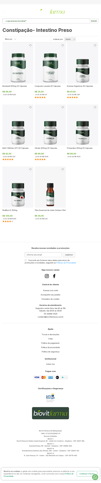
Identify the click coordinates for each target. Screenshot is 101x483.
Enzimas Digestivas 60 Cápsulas (80, 86)
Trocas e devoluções (50, 334)
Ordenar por (58, 39)
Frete (50, 339)
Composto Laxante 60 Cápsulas (48, 86)
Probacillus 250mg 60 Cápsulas (80, 148)
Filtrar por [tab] (8, 39)
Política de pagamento (50, 343)
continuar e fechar (87, 474)
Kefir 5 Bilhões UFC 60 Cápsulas (15, 148)
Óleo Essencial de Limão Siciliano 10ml (50, 210)
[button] (30, 45)
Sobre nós (50, 364)
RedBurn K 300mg (9, 210)
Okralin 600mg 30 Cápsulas (46, 148)
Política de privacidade (50, 347)
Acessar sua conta (50, 290)
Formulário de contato (50, 299)
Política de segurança (50, 352)
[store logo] (50, 12)
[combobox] (39, 21)
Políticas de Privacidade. (66, 263)
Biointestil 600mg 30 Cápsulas (14, 86)
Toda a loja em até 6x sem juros (50, 2)
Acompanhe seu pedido (50, 295)
